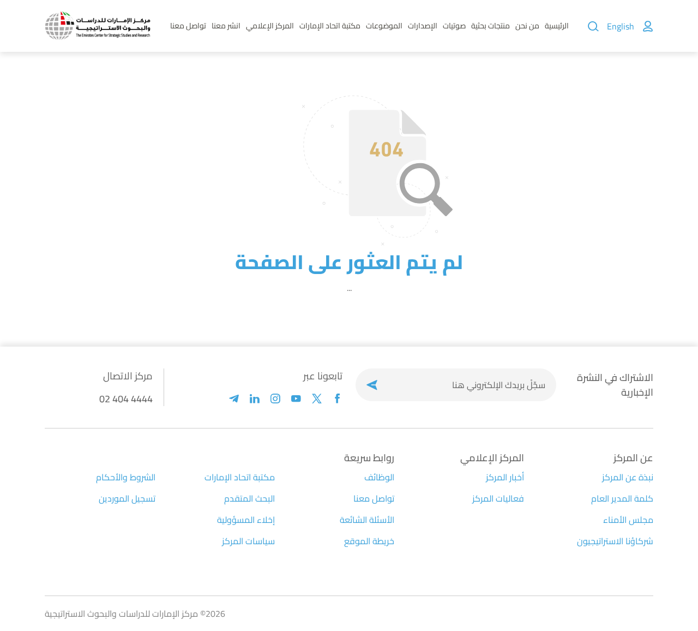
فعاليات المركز (498, 498)
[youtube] (296, 398)
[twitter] (317, 398)
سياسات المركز (248, 540)
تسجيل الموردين (127, 498)
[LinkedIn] (255, 398)
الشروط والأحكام (125, 477)
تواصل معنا (188, 26)
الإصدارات (422, 26)
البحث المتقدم (249, 498)
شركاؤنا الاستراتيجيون (615, 540)
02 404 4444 (126, 398)
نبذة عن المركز (627, 477)
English (620, 26)
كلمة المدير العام (622, 498)
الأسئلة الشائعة (367, 519)
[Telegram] (234, 398)
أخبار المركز (505, 477)
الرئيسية (557, 26)
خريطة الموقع (369, 540)
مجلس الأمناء (628, 519)
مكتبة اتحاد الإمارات (329, 26)
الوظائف (379, 477)
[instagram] (275, 398)
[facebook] (337, 398)
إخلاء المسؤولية (246, 519)
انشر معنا (226, 26)
